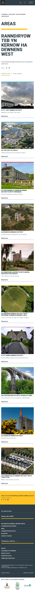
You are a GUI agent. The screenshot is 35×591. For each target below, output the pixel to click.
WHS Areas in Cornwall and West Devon (13, 523)
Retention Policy (6, 555)
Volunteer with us (8, 541)
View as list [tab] (5, 74)
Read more (4, 116)
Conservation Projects (8, 531)
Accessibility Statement (8, 550)
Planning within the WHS (8, 526)
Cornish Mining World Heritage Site (4, 3)
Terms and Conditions (8, 558)
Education (4, 533)
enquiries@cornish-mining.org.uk (22, 496)
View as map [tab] (17, 74)
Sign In (3, 548)
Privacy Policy (5, 553)
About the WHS (7, 516)
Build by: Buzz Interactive (28, 572)
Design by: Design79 (5, 572)
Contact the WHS (6, 536)
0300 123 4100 (5, 496)
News (2, 528)
